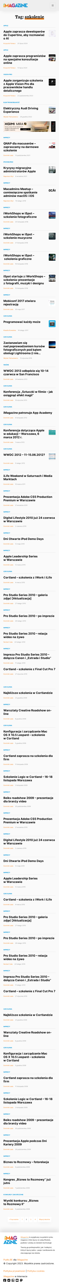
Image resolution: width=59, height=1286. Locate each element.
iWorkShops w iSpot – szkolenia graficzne (18, 257)
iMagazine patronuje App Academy (27, 412)
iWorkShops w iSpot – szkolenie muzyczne (18, 236)
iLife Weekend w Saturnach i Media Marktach (27, 477)
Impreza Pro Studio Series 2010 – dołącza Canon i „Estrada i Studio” (27, 656)
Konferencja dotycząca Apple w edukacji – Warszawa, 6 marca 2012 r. (23, 434)
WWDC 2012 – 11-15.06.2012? (24, 454)
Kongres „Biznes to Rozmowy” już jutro (27, 1181)
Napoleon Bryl (8, 176)
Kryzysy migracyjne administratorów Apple (19, 169)
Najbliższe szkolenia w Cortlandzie (28, 693)
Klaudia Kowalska (9, 330)
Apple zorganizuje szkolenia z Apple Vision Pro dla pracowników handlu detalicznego (23, 86)
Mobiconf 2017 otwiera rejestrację (19, 302)
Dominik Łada (8, 155)
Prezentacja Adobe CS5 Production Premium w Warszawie (27, 498)
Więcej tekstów (44, 1219)
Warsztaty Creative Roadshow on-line (27, 712)
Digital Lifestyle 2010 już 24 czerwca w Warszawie (29, 519)
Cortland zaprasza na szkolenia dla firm (28, 757)
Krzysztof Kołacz (9, 43)
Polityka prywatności (14, 1271)
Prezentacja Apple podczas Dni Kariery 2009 (25, 1142)
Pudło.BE (8, 1259)
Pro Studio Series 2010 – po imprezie (28, 616)
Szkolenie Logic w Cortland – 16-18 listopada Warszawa (28, 778)
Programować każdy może (21, 322)
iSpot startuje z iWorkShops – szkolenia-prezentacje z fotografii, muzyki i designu (24, 280)
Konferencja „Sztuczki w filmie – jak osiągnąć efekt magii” (28, 393)
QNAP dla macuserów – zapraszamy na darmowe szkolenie (21, 147)
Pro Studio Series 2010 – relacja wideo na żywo (25, 635)
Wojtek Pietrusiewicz (10, 117)
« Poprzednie (13, 1219)
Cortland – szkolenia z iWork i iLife (27, 577)
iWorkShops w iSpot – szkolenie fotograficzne (20, 215)
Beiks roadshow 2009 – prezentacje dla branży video (28, 799)
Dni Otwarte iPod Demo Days (23, 539)
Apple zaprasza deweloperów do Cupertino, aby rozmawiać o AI (24, 35)
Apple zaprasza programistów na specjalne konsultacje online (24, 59)
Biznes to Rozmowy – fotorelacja (26, 1162)
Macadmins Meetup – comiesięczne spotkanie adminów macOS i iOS (20, 192)
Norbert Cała (7, 642)
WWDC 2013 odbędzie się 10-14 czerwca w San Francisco (25, 372)
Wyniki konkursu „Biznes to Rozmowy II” (21, 1202)
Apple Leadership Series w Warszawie (20, 558)
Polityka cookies (35, 1271)
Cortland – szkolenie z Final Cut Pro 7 (29, 669)
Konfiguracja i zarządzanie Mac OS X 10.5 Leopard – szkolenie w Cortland (25, 735)
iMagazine (25, 1237)
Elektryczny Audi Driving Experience (20, 110)
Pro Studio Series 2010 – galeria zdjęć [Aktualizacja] (25, 596)
